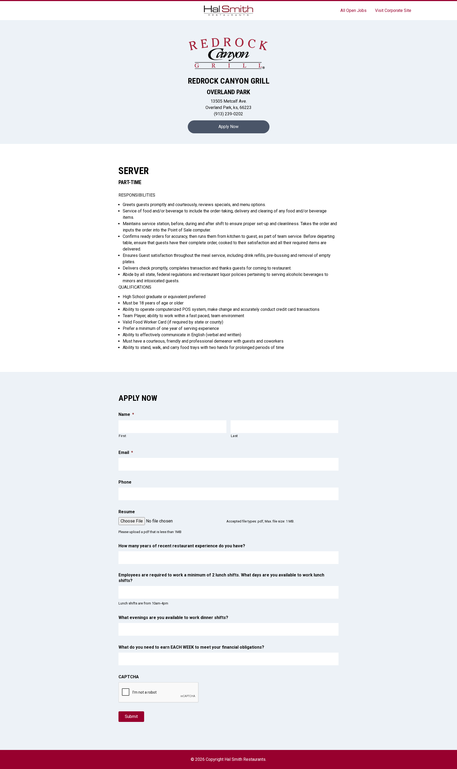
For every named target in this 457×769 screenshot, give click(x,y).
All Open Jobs (353, 10)
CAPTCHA (128, 676)
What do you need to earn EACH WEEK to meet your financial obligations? (191, 647)
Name (126, 414)
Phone (124, 482)
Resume (126, 511)
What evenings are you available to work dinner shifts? (173, 617)
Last (234, 436)
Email (125, 452)
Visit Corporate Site (393, 10)
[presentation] (158, 692)
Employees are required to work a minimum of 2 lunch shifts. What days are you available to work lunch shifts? (221, 577)
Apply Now (228, 126)
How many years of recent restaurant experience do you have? (181, 545)
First (122, 436)
